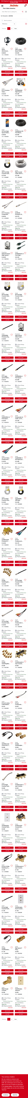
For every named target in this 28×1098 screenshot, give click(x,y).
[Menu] (2, 6)
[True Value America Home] (14, 6)
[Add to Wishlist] (11, 49)
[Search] (23, 11)
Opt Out (15, 1095)
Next (15, 28)
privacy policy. (8, 1086)
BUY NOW (7, 74)
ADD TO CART (7, 71)
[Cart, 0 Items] (25, 6)
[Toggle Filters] (26, 24)
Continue (5, 1095)
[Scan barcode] (26, 11)
